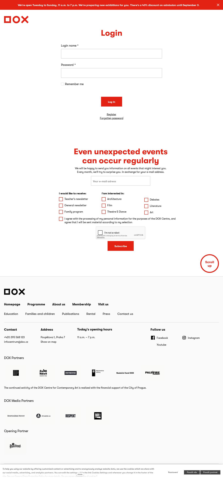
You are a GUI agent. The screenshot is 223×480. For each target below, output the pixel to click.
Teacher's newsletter (76, 199)
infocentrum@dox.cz (16, 341)
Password (68, 64)
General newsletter (75, 205)
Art (151, 212)
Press (106, 313)
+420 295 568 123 (14, 337)
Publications (70, 313)
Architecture (114, 199)
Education (11, 313)
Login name (70, 45)
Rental (91, 313)
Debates (154, 199)
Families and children (40, 313)
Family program (73, 211)
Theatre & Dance (116, 211)
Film (109, 205)
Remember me (74, 84)
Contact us (125, 313)
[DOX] (16, 18)
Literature (155, 206)
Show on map (48, 341)
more (80, 474)
